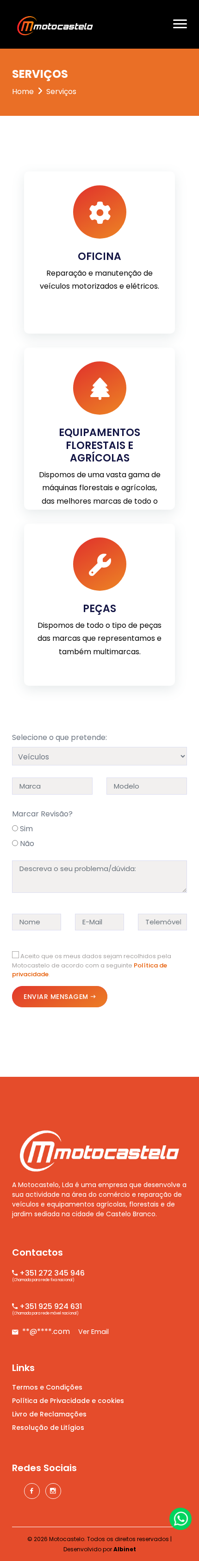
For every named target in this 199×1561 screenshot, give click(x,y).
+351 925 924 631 (50, 1306)
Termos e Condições (47, 1387)
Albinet (124, 1549)
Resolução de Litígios (48, 1427)
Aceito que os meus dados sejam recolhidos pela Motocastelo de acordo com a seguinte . (91, 965)
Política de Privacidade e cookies (68, 1400)
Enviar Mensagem (56, 996)
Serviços (61, 91)
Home (23, 91)
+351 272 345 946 (51, 1273)
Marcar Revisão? (42, 814)
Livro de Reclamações (49, 1414)
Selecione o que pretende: (59, 737)
